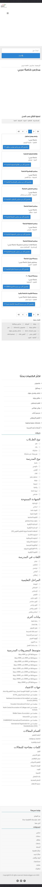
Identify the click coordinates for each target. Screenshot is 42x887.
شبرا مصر (28, 300)
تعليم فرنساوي (35, 403)
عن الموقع (37, 816)
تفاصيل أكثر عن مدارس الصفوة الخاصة (18, 234)
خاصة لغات (33, 245)
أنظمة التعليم (36, 735)
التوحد (38, 769)
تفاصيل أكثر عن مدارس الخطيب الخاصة (18, 199)
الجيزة (25, 121)
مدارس (32, 65)
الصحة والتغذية (35, 742)
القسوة (38, 773)
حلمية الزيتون (27, 143)
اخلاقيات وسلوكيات (34, 739)
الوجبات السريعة (35, 766)
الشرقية (20, 121)
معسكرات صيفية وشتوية (32, 423)
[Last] (18, 131)
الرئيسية (37, 65)
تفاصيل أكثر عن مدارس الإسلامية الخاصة (18, 182)
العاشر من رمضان (25, 195)
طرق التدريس (36, 755)
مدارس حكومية (22, 245)
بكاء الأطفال (36, 777)
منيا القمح (28, 177)
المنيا (15, 121)
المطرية (29, 282)
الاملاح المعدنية (35, 780)
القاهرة (30, 121)
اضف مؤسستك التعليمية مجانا (31, 820)
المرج (29, 265)
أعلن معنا (37, 823)
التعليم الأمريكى (35, 762)
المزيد (29, 338)
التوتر (38, 751)
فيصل (30, 160)
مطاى (31, 212)
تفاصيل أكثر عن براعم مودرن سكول (17, 147)
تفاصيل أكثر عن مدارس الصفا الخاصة (17, 217)
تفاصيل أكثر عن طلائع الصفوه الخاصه (18, 165)
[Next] (23, 131)
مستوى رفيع (32, 262)
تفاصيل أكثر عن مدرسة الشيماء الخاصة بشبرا (20, 304)
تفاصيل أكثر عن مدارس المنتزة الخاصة (18, 252)
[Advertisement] (21, 25)
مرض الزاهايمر (36, 759)
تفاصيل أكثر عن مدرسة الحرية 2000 (17, 287)
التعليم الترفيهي (35, 418)
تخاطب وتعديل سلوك (34, 393)
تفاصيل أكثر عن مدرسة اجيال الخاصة (17, 269)
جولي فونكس (36, 408)
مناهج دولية (36, 398)
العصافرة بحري (24, 247)
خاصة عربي (24, 65)
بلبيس (29, 230)
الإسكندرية (36, 121)
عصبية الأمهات (35, 784)
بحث (20, 56)
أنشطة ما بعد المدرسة (33, 428)
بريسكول (37, 388)
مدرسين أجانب (36, 413)
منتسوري (37, 383)
